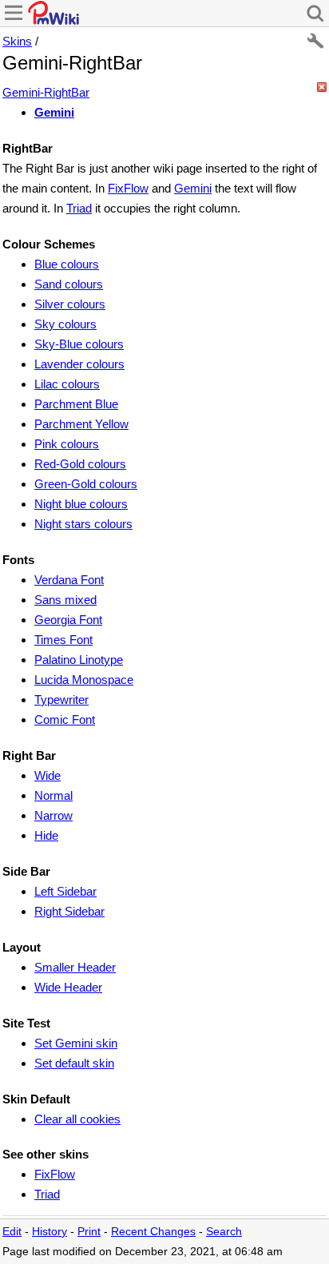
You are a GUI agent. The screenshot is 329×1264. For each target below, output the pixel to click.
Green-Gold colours (85, 484)
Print (89, 1232)
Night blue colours (81, 504)
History (49, 1232)
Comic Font (64, 719)
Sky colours (65, 324)
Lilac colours (67, 384)
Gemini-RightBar (45, 92)
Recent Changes (153, 1232)
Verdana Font (69, 579)
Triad (79, 208)
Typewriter (61, 699)
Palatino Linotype (78, 659)
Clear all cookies (77, 1119)
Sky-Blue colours (79, 344)
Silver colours (69, 304)
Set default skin (74, 1063)
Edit (12, 1232)
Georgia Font (68, 619)
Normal (53, 795)
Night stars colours (83, 524)
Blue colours (66, 264)
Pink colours (66, 444)
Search (224, 1232)
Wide (47, 775)
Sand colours (68, 284)
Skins (17, 41)
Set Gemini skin (75, 1043)
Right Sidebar (69, 911)
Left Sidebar (65, 891)
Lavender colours (79, 364)
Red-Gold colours (80, 464)
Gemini (54, 112)
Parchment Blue (76, 404)
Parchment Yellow (81, 424)
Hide (46, 835)
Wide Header (68, 987)
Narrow (53, 815)
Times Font (63, 639)
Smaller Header (75, 967)
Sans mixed (65, 599)
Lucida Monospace (83, 679)
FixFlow (128, 188)
